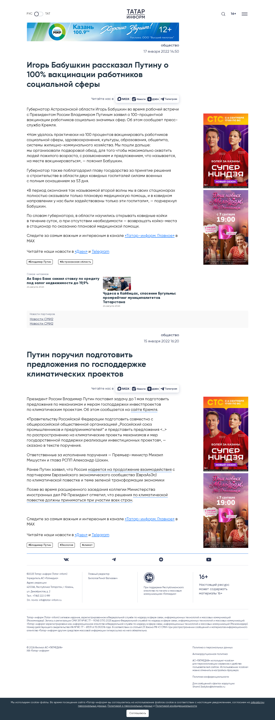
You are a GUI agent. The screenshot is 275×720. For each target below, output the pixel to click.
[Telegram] (114, 559)
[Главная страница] (136, 14)
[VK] (66, 559)
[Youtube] (208, 559)
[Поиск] (223, 14)
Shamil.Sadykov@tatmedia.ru (208, 687)
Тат (47, 13)
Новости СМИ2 (41, 319)
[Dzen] (161, 559)
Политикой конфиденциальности (176, 706)
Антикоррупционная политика (210, 654)
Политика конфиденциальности (210, 677)
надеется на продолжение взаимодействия (130, 470)
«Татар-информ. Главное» (150, 236)
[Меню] (245, 14)
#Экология (66, 545)
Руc (29, 13)
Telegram (100, 252)
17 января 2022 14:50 (161, 52)
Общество (170, 45)
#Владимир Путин (39, 262)
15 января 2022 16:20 (161, 341)
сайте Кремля (144, 410)
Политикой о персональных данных (130, 706)
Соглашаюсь (137, 713)
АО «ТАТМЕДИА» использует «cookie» (213, 661)
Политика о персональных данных (212, 647)
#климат (87, 545)
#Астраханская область (75, 262)
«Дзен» (81, 252)
